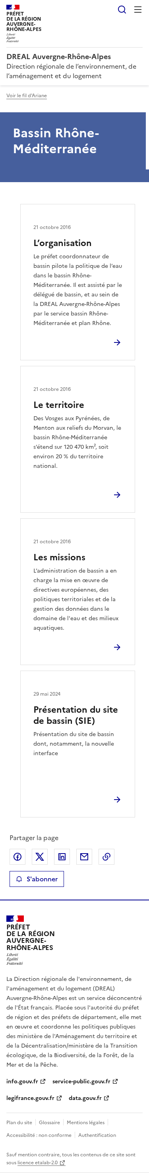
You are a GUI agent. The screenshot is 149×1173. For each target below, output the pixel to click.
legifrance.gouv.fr (30, 1098)
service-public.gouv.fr (81, 1081)
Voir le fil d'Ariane (26, 95)
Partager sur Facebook (17, 857)
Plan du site (19, 1122)
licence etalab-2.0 (37, 1162)
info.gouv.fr (22, 1081)
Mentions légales (85, 1122)
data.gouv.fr (85, 1098)
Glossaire (49, 1122)
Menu (138, 9)
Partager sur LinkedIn (62, 857)
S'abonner (42, 879)
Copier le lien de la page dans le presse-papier (106, 857)
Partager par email (84, 857)
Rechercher (122, 9)
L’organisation (62, 243)
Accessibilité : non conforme (39, 1135)
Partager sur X (40, 857)
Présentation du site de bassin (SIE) (75, 715)
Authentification (97, 1135)
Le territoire (58, 405)
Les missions (59, 557)
